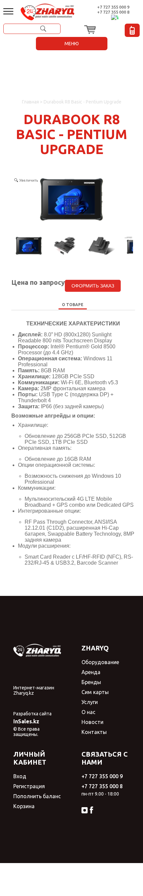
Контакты (94, 732)
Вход (19, 776)
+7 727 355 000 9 (113, 7)
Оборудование (100, 662)
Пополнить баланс (37, 796)
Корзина (24, 806)
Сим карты (95, 692)
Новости (92, 722)
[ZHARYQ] (54, 11)
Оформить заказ (93, 285)
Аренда (90, 672)
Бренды (91, 682)
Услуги (89, 702)
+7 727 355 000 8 (113, 12)
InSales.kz (26, 721)
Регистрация (29, 786)
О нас (88, 712)
